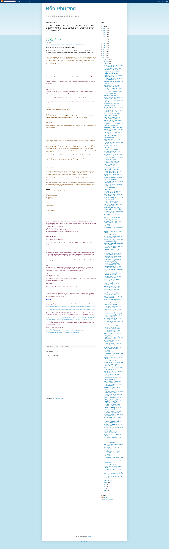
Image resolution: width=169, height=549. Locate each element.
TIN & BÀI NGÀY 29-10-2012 (111, 234)
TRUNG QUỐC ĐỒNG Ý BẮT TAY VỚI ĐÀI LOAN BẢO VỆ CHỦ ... (113, 79)
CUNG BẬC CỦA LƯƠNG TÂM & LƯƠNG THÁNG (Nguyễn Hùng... (112, 405)
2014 (104, 53)
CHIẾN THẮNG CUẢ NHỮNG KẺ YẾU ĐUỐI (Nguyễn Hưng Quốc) (113, 98)
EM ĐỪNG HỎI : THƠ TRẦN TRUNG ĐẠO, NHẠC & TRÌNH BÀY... (112, 470)
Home (71, 396)
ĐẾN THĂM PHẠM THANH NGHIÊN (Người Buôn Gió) (112, 121)
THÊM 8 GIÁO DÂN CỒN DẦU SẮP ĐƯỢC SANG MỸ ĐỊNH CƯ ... (112, 267)
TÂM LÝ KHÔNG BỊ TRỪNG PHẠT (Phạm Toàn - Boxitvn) (112, 441)
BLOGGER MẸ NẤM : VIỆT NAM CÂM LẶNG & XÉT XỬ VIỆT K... (113, 290)
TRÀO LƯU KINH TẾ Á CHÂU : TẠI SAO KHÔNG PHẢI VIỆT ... (113, 165)
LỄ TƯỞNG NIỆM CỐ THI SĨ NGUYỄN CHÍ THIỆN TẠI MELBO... (113, 477)
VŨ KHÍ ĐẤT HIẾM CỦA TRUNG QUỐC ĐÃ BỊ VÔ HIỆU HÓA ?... (113, 392)
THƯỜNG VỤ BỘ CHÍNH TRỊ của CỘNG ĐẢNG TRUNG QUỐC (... (113, 76)
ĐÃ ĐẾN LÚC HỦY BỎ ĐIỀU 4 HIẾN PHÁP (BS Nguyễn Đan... (112, 274)
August (106, 482)
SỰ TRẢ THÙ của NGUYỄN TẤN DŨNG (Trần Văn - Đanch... (113, 66)
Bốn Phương (61, 8)
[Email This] (62, 346)
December (106, 59)
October (106, 63)
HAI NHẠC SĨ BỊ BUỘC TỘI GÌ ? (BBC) (113, 127)
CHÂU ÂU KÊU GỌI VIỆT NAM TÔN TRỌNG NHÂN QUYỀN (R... (112, 69)
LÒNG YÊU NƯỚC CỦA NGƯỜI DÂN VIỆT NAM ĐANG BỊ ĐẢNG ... (113, 422)
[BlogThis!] (63, 346)
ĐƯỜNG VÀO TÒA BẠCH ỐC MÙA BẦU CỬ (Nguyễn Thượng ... (113, 212)
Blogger (91, 536)
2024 (104, 32)
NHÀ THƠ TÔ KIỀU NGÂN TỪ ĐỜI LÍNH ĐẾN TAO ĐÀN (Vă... (113, 474)
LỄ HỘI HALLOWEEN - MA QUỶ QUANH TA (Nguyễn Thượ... (111, 365)
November (106, 61)
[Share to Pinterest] (68, 346)
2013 (104, 55)
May (105, 488)
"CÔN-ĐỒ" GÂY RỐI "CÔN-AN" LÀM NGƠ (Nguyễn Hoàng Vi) (112, 111)
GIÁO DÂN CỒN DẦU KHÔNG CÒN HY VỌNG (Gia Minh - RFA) (113, 432)
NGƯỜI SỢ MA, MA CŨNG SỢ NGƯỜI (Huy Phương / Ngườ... (113, 368)
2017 (104, 47)
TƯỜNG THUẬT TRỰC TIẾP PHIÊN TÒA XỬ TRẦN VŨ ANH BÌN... (112, 310)
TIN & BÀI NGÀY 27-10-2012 (111, 464)
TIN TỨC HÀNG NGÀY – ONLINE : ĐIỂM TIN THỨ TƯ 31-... (113, 143)
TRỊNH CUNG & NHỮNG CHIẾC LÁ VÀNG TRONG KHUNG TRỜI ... (112, 172)
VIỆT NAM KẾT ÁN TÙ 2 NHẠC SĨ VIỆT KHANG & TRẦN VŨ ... (113, 240)
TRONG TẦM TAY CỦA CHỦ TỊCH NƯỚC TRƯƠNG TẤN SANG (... (112, 328)
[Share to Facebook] (67, 346)
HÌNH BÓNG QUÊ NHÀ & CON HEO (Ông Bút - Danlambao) (112, 382)
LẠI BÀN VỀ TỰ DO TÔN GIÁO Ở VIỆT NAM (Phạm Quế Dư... (113, 92)
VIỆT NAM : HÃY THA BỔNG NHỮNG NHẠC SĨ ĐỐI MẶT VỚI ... (113, 316)
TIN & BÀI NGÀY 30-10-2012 (111, 149)
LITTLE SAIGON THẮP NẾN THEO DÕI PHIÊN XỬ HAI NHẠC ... (113, 247)
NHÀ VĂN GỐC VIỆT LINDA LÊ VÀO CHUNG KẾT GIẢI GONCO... (112, 168)
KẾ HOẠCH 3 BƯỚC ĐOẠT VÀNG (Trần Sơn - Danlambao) (113, 101)
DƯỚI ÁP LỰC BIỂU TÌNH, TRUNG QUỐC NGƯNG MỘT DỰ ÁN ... (112, 398)
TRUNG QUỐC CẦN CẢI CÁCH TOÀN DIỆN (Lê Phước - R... (113, 395)
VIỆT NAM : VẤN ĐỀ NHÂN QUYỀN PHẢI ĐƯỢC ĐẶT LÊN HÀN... (112, 162)
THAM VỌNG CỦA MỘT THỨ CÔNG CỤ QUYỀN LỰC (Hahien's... (113, 114)
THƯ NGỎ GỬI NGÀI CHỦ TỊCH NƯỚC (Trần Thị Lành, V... (113, 375)
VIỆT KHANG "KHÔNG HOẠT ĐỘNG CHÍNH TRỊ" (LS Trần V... (112, 307)
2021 (104, 39)
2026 (104, 28)
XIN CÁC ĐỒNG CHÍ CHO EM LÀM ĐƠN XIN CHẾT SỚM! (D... (112, 277)
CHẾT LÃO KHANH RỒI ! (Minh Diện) (113, 313)
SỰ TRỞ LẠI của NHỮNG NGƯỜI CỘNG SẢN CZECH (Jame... (112, 452)
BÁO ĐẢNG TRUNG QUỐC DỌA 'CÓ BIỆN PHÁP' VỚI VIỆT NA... (112, 72)
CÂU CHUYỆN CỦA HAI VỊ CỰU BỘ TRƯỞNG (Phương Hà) (112, 334)
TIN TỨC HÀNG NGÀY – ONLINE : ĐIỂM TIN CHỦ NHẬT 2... (113, 458)
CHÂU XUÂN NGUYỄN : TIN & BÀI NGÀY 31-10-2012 (112, 140)
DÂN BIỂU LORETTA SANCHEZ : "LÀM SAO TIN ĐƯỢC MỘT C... (113, 408)
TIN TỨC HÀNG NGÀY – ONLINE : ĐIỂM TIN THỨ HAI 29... (113, 354)
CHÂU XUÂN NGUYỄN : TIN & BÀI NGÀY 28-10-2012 (112, 455)
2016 (104, 49)
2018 (104, 45)
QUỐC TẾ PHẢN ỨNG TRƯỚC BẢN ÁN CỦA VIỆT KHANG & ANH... (113, 124)
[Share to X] (65, 346)
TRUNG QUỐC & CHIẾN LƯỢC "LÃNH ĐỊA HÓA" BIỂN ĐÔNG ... (113, 322)
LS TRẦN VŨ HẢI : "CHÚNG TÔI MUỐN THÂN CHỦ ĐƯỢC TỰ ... (113, 182)
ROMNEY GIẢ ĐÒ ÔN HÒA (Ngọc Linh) (113, 362)
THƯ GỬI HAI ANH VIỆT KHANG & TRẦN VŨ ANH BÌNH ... (112, 280)
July (105, 484)
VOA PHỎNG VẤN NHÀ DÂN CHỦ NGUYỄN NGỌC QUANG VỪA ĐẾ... (113, 264)
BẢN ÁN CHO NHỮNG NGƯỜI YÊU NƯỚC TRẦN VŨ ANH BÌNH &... (112, 254)
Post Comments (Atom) (57, 398)
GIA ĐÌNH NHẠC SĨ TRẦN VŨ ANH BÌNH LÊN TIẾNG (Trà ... (113, 130)
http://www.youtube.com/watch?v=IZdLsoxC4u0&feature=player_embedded (62, 110)
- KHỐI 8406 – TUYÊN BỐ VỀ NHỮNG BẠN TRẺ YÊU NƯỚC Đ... (113, 344)
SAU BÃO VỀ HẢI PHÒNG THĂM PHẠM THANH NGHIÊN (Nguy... (113, 338)
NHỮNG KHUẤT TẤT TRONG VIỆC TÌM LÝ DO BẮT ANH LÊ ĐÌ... (113, 178)
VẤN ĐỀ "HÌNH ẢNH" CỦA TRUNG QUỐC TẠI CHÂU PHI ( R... (112, 388)
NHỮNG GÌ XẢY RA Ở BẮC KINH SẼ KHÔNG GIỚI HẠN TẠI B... (112, 222)
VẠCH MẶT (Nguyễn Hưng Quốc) (112, 325)
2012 (104, 57)
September (107, 480)
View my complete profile (107, 499)
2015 (104, 51)
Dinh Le (53, 346)
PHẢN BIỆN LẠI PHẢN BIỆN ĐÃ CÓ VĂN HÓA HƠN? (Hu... (112, 438)
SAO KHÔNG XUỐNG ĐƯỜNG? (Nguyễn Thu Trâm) (111, 284)
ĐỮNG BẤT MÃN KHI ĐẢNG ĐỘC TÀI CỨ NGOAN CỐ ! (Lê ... (113, 425)
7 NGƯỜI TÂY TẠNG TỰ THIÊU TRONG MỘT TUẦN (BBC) (113, 385)
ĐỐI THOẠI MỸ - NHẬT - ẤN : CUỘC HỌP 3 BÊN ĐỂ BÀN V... (112, 319)
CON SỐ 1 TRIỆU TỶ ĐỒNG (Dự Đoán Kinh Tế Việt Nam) (113, 448)
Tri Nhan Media (50, 40)
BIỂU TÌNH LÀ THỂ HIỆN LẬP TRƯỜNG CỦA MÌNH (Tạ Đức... (113, 270)
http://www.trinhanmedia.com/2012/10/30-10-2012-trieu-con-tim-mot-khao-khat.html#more (65, 44)
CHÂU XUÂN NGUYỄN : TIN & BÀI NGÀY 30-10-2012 (112, 225)
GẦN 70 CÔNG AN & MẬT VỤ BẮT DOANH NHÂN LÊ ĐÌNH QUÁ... (112, 287)
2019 (104, 43)
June (105, 486)
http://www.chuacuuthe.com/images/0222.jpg (55, 246)
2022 (104, 37)
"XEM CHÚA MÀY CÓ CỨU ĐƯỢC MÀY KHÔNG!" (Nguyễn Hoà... (113, 195)
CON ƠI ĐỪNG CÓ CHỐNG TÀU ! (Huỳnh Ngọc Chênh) (112, 152)
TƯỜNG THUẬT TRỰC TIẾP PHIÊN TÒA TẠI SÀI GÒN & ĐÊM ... (112, 303)
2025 (104, 30)
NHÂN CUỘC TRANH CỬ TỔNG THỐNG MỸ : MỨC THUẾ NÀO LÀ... (113, 86)
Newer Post (49, 396)
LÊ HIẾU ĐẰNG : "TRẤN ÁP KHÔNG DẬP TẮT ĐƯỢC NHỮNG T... (112, 192)
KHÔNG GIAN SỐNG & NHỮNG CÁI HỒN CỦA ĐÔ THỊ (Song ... (112, 257)
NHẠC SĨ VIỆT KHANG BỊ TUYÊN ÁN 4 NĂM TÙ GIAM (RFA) (113, 237)
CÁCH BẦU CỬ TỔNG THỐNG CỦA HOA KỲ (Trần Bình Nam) (112, 218)
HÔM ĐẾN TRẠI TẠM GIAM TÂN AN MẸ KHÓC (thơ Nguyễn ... (113, 155)
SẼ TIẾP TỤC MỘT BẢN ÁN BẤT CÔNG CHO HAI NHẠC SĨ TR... (113, 415)
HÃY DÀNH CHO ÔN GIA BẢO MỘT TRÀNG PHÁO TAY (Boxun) (112, 348)
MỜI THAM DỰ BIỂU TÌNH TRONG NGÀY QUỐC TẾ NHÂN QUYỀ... (112, 208)
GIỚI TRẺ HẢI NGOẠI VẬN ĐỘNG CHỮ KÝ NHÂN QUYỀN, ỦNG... (113, 372)
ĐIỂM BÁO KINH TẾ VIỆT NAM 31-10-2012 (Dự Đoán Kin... (113, 136)
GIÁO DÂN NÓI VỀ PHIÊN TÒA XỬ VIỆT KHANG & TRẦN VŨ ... (113, 297)
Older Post (93, 396)
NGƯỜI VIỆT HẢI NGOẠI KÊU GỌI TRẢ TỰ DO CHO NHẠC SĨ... (113, 300)
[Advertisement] (84, 518)
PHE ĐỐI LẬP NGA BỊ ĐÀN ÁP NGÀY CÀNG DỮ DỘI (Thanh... (113, 402)
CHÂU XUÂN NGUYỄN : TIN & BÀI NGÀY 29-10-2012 (112, 351)
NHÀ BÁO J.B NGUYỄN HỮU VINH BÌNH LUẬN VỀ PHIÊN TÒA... (112, 294)
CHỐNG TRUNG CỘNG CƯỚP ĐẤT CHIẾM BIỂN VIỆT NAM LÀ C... (112, 412)
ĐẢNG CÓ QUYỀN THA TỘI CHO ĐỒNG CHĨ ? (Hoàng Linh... (113, 378)
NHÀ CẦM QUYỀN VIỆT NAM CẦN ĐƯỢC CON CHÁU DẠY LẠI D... (112, 418)
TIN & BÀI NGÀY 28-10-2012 (111, 360)
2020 (104, 41)
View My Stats (84, 541)
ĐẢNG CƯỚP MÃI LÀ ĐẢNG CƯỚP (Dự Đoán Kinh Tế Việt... (113, 445)
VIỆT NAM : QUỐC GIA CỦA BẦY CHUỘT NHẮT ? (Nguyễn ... (112, 202)
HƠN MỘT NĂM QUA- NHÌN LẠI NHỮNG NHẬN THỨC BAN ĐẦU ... (113, 341)
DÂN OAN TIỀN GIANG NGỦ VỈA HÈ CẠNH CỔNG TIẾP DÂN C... (112, 118)
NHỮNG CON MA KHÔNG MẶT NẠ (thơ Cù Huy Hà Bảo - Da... (113, 104)
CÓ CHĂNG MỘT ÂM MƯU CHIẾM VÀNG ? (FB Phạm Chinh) (112, 331)
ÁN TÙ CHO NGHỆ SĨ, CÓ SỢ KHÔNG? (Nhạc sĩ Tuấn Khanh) (113, 158)
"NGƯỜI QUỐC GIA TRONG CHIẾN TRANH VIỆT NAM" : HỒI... (112, 467)
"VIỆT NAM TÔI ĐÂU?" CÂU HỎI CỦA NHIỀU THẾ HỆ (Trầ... (113, 205)
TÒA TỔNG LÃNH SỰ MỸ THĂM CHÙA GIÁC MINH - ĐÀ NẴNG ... (113, 260)
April (105, 490)
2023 (104, 34)
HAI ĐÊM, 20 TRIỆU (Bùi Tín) (111, 95)
